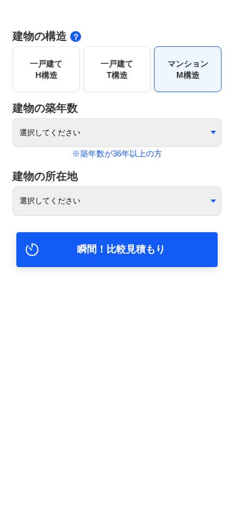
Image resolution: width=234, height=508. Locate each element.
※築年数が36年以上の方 (117, 153)
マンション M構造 (188, 69)
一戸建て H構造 (46, 69)
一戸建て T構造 (117, 69)
